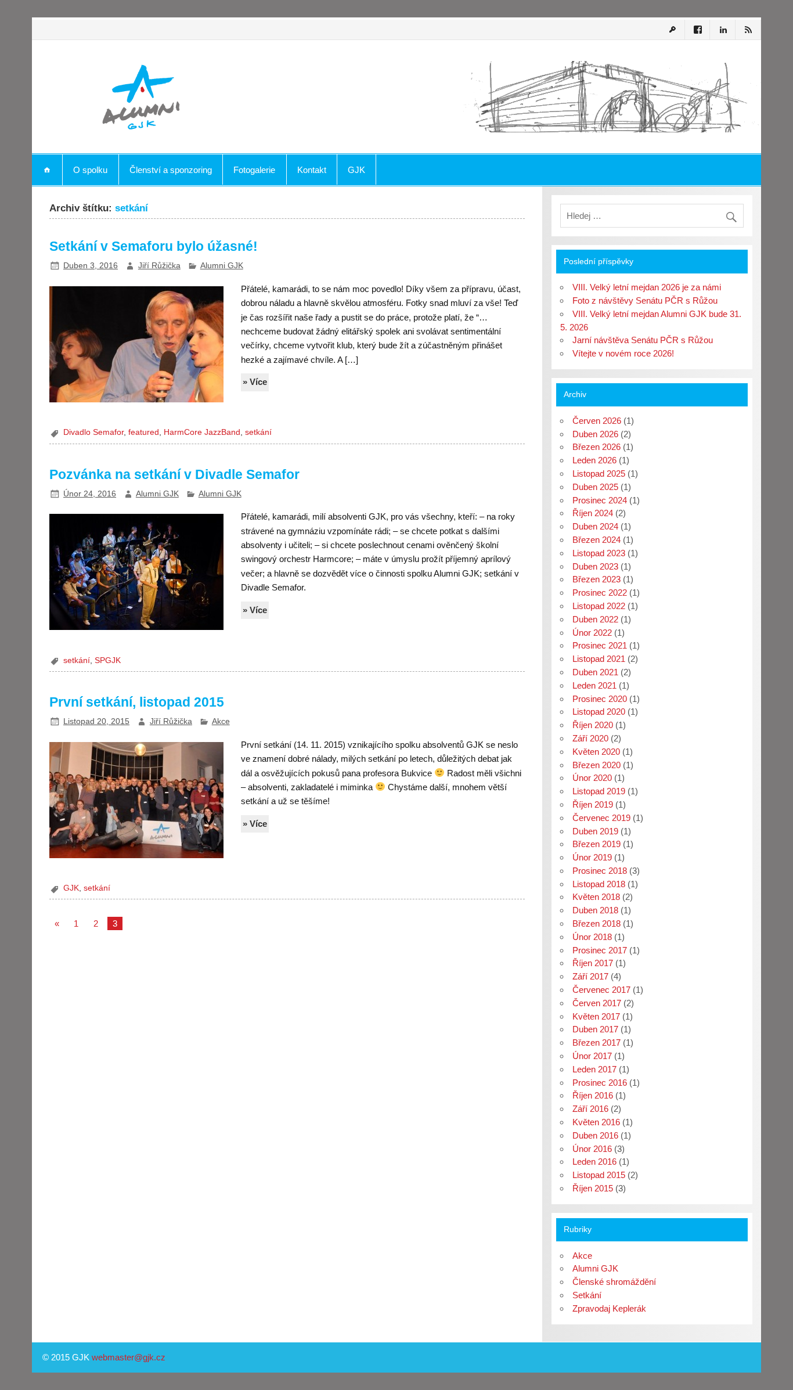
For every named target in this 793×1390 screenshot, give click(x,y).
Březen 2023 (596, 579)
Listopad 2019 (598, 791)
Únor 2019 (592, 857)
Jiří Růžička (159, 265)
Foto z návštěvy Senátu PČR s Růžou (645, 300)
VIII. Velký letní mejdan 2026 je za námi (646, 287)
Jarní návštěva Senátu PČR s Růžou (642, 340)
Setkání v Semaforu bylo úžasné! (153, 246)
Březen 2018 (596, 923)
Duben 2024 (595, 526)
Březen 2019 (596, 844)
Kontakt (311, 170)
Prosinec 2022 (599, 592)
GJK (356, 170)
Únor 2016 (592, 1149)
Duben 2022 (595, 619)
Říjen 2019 (592, 804)
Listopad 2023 (598, 553)
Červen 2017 (596, 1003)
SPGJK (108, 660)
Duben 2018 (595, 910)
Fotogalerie (254, 170)
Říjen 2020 (592, 725)
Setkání (586, 1295)
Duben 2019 (595, 831)
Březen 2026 (596, 447)
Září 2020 (590, 738)
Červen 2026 (596, 421)
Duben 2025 (595, 487)
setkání (258, 432)
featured (143, 432)
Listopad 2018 (598, 884)
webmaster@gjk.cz (128, 1357)
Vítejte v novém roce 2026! (623, 353)
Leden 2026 (594, 460)
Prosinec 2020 (599, 699)
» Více (255, 382)
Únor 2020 (592, 778)
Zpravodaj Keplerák (609, 1308)
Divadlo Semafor (93, 432)
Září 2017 (590, 976)
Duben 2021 (595, 672)
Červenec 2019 (601, 818)
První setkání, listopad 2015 (136, 702)
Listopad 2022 (598, 606)
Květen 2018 (596, 897)
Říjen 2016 (592, 1095)
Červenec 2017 (601, 990)
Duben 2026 (595, 434)
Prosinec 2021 (599, 645)
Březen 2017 (596, 1042)
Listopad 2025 (598, 473)
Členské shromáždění (614, 1282)
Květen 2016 (596, 1122)
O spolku (90, 170)
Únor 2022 (592, 633)
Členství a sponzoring (170, 170)
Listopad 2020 (598, 711)
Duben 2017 (595, 1029)
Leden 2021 (594, 685)
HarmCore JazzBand (202, 432)
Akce (221, 721)
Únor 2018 (592, 937)
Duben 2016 (595, 1135)
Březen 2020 (596, 765)
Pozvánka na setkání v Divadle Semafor (174, 474)
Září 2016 (590, 1109)
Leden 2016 (594, 1161)
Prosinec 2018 (599, 871)
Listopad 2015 (598, 1175)
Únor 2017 (592, 1056)
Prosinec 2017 (599, 950)
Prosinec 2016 (599, 1082)
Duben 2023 (595, 566)
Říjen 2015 (592, 1188)
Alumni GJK (221, 265)
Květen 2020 (596, 752)
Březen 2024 (596, 540)
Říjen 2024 (592, 513)
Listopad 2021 (598, 659)
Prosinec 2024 (599, 500)
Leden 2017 (594, 1069)
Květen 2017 (596, 1016)
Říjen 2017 (592, 963)
